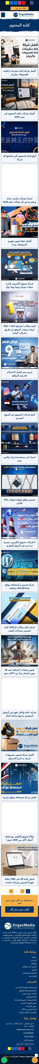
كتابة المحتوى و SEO (29, 1009)
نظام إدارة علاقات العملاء (27, 1012)
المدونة (34, 970)
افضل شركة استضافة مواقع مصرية (19, 797)
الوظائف (33, 963)
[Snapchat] (7, 3)
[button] (3, 15)
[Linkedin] (15, 3)
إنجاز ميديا (9, 1056)
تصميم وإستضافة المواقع (27, 990)
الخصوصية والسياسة (29, 973)
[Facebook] (31, 3)
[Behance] (11, 3)
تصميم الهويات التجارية (28, 1003)
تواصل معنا (32, 976)
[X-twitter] (27, 3)
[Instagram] (19, 3)
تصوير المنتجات (31, 1006)
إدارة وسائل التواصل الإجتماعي (25, 987)
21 (11, 891)
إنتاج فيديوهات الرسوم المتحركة (25, 1000)
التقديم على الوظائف (29, 967)
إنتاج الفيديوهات (31, 997)
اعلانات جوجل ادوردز (29, 994)
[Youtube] (23, 3)
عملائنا (34, 957)
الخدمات (33, 960)
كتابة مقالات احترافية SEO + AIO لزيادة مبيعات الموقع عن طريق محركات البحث (19, 329)
